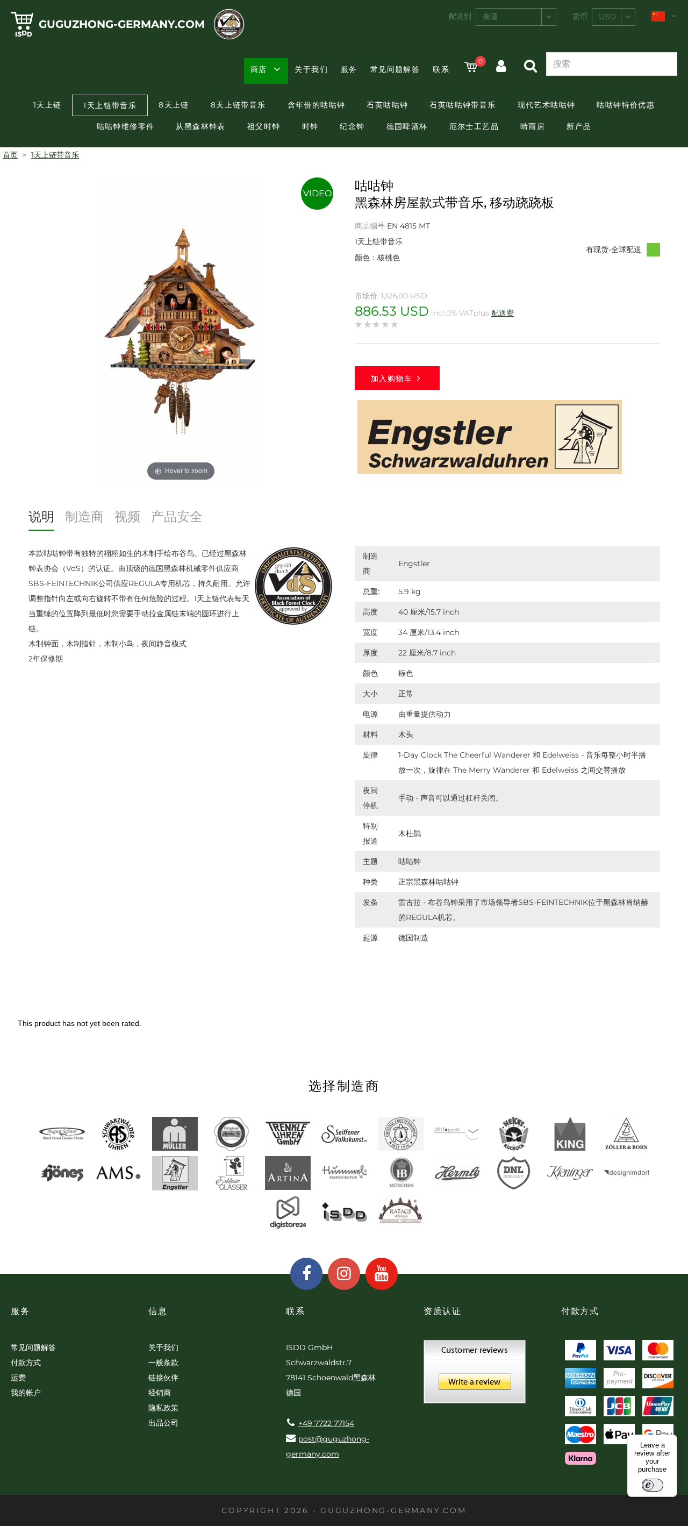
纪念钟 (352, 126)
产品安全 (177, 516)
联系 (441, 69)
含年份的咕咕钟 (317, 105)
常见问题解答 (395, 69)
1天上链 (47, 105)
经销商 (159, 1392)
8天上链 (174, 105)
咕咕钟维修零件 (126, 126)
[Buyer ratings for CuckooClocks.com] (475, 1375)
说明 (41, 516)
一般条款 (163, 1362)
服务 (349, 69)
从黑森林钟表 (200, 126)
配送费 (502, 313)
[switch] (652, 1485)
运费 (18, 1377)
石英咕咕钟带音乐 (462, 105)
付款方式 (26, 1362)
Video (317, 193)
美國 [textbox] (490, 17)
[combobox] (516, 17)
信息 (157, 1311)
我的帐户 (26, 1392)
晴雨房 (532, 126)
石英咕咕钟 (387, 105)
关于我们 (311, 69)
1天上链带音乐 (110, 105)
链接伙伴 (163, 1377)
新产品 (579, 126)
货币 (579, 16)
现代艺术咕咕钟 (547, 105)
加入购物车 (391, 378)
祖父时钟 (264, 126)
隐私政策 (163, 1408)
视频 (127, 516)
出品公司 (163, 1423)
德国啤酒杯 (407, 126)
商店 (258, 69)
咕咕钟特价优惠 (626, 105)
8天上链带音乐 (238, 105)
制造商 (84, 516)
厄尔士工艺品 (474, 126)
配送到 (460, 16)
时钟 (310, 126)
